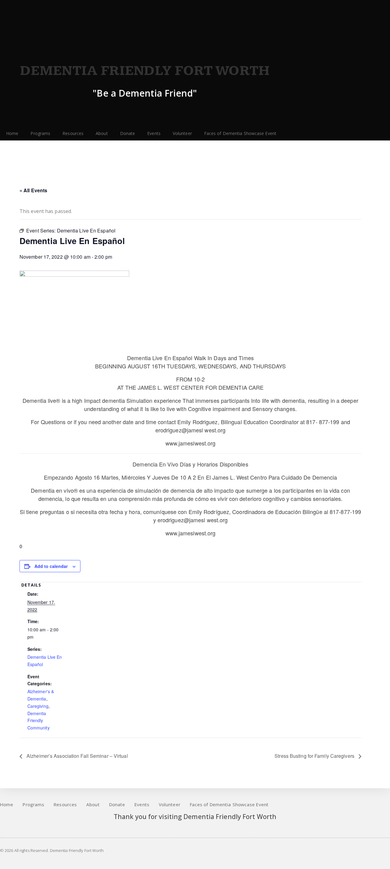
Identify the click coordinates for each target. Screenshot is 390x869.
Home (12, 133)
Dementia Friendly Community (38, 720)
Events (154, 133)
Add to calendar (51, 566)
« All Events (33, 190)
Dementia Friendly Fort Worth (145, 70)
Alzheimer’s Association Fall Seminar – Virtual (76, 755)
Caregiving (37, 706)
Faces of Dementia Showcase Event (240, 133)
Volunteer (182, 133)
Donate (127, 133)
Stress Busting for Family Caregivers (315, 755)
